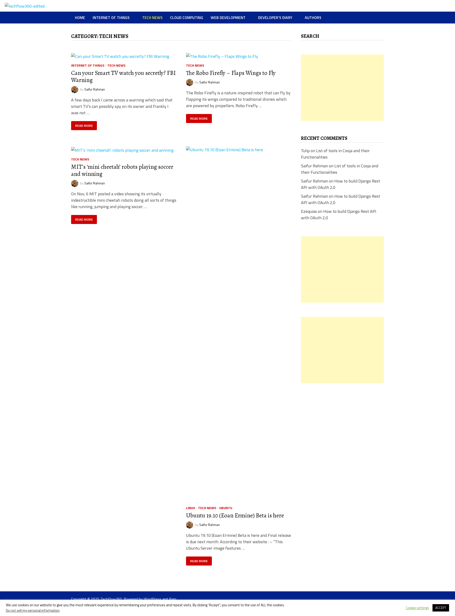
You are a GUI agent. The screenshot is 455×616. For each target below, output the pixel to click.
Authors (313, 17)
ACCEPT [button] (440, 607)
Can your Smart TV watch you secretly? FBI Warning (123, 76)
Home (80, 17)
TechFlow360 (111, 599)
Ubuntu (225, 507)
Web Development (228, 17)
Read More (84, 125)
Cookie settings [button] (417, 608)
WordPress (152, 599)
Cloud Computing (186, 17)
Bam (172, 599)
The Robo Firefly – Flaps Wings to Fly (231, 73)
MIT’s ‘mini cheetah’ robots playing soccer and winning (122, 170)
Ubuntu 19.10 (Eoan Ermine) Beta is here (235, 515)
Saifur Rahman (94, 89)
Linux (190, 507)
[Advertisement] (342, 88)
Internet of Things (111, 17)
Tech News (152, 17)
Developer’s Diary (275, 17)
